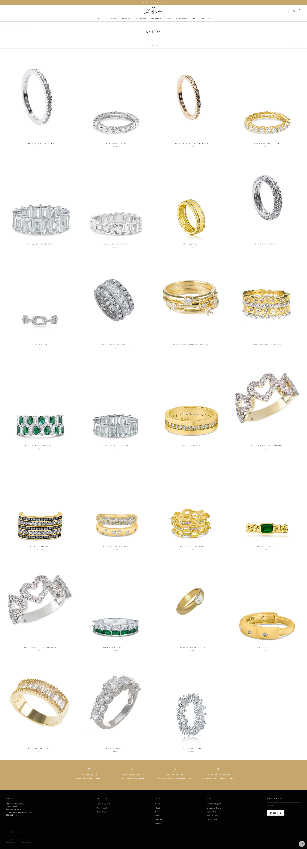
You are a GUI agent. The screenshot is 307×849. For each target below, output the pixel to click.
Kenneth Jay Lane (103, 804)
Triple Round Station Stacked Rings (191, 345)
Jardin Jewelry (102, 812)
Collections (182, 18)
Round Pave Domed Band (267, 244)
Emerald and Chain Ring (267, 547)
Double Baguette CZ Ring (115, 647)
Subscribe (275, 813)
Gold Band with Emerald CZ (191, 647)
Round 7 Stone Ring (115, 748)
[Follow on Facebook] (7, 832)
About (157, 808)
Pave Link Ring (40, 345)
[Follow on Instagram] (13, 832)
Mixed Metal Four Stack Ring (267, 345)
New (99, 18)
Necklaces (141, 18)
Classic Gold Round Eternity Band (191, 143)
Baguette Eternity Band (40, 748)
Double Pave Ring (191, 244)
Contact (158, 824)
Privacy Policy (212, 820)
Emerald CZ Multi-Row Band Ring (40, 446)
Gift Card (158, 820)
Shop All (158, 816)
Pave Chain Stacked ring (191, 547)
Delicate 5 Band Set (40, 547)
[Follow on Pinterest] (19, 832)
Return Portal (212, 812)
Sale (195, 18)
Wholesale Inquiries (214, 804)
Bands (22, 25)
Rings (168, 18)
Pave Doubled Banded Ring (116, 547)
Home (8, 25)
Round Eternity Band (115, 143)
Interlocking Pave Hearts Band (267, 446)
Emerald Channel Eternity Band (116, 345)
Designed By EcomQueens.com (19, 842)
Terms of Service (213, 816)
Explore (206, 18)
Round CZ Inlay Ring (267, 647)
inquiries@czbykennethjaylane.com (18, 812)
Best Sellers (112, 18)
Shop (15, 25)
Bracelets (156, 18)
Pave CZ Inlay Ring (191, 446)
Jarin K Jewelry (102, 808)
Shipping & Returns (214, 808)
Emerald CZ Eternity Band (40, 244)
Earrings (126, 18)
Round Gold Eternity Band (267, 143)
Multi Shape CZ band (191, 748)
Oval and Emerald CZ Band (116, 244)
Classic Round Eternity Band (39, 143)
